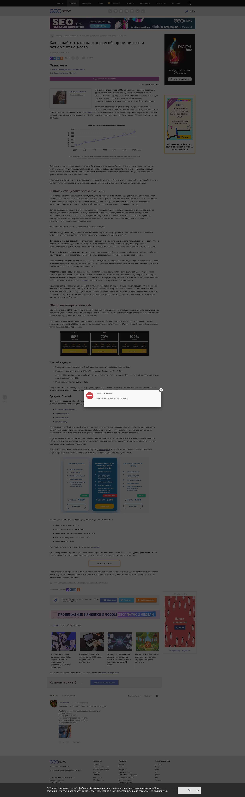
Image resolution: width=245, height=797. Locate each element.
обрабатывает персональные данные (110, 788)
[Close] (160, 390)
